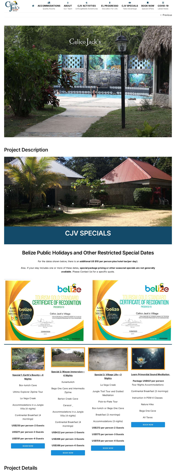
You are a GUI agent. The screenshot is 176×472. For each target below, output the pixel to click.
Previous (167, 15)
